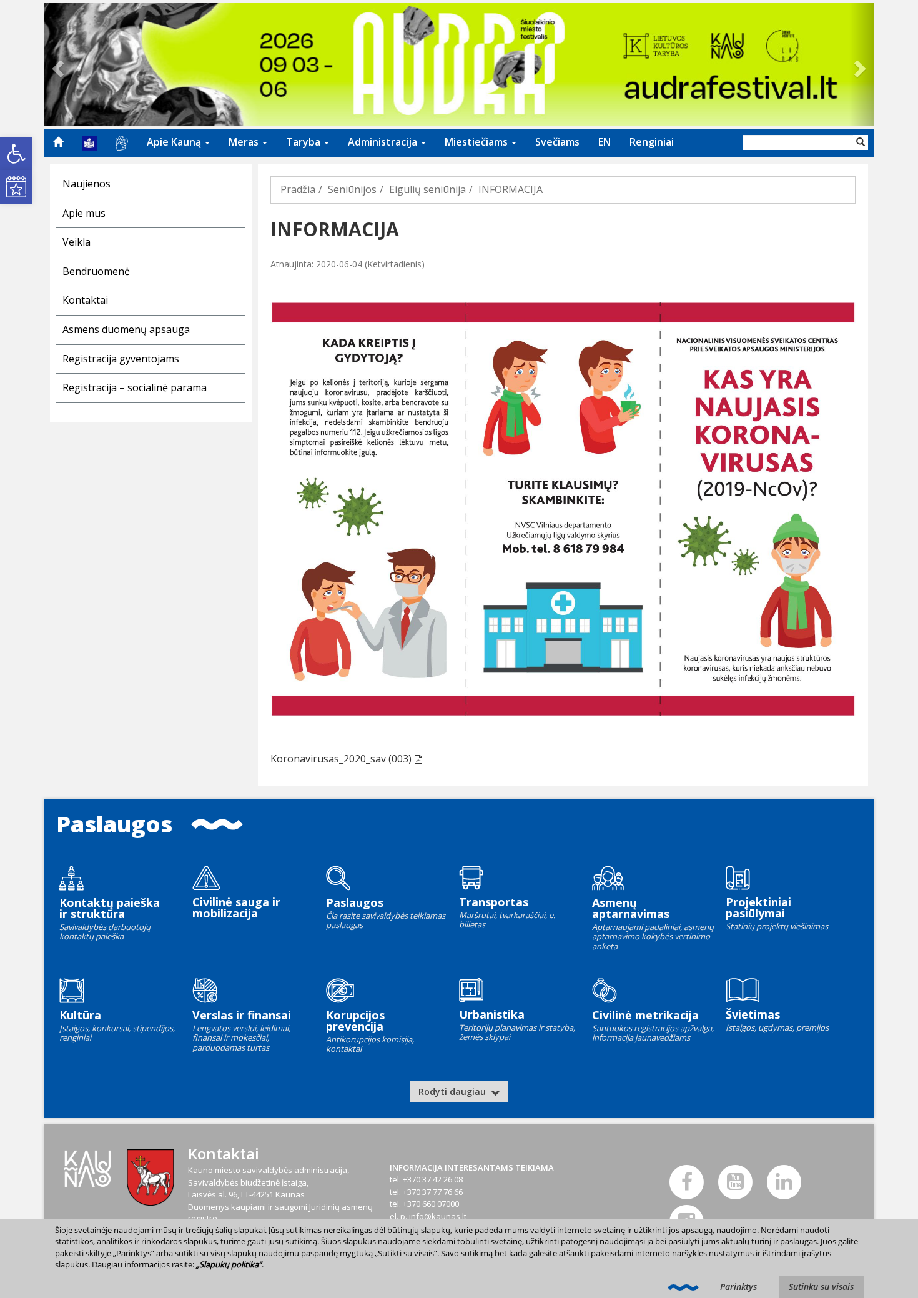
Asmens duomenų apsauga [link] (126, 329)
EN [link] (604, 142)
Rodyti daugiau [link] (453, 1091)
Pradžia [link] (297, 189)
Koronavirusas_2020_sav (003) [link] (341, 759)
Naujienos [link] (86, 184)
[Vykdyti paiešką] (860, 142)
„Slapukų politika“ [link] (229, 1264)
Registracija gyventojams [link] (120, 359)
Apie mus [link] (84, 213)
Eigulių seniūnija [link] (427, 189)
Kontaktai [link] (85, 300)
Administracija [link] (384, 142)
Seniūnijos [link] (352, 189)
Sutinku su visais (821, 1286)
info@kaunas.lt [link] (437, 1216)
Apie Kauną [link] (175, 142)
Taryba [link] (304, 142)
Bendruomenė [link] (96, 271)
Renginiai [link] (651, 142)
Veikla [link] (76, 242)
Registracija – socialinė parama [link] (134, 387)
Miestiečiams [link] (477, 142)
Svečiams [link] (557, 142)
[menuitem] (58, 141)
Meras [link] (245, 142)
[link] (16, 153)
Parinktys (738, 1286)
